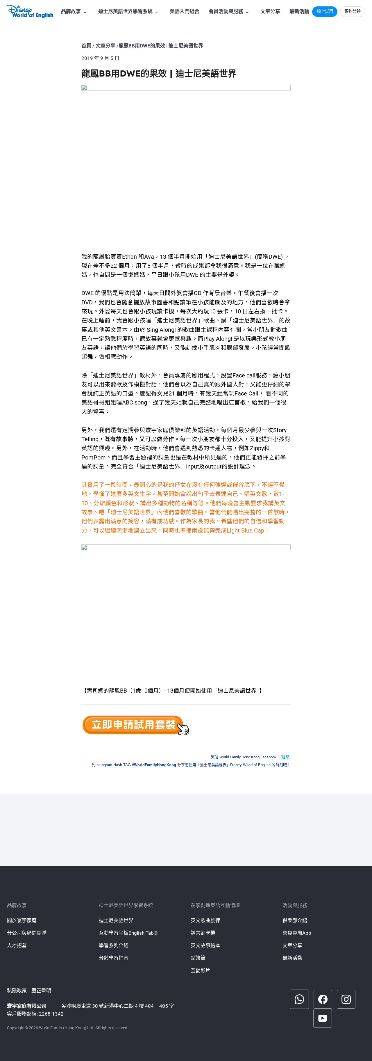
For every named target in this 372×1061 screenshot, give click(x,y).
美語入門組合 (184, 11)
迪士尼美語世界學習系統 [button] (125, 11)
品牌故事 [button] (71, 11)
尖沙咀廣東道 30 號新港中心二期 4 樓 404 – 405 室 (117, 1006)
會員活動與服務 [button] (226, 11)
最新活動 (299, 11)
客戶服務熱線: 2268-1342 (35, 1014)
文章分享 (270, 11)
